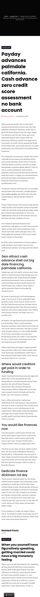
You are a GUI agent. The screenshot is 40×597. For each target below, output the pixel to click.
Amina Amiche (9, 116)
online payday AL (13, 194)
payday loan (6, 47)
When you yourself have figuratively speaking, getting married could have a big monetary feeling (19, 552)
